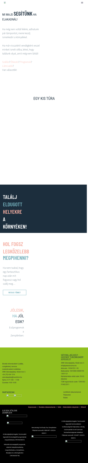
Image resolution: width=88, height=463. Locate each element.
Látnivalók (7, 66)
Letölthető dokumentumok (72, 392)
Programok (25, 62)
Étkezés (14, 62)
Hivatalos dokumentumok (47, 407)
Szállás (5, 62)
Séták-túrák (62, 9)
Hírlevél (83, 407)
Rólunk (65, 398)
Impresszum (32, 407)
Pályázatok (67, 395)
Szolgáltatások (42, 9)
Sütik (59, 407)
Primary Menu (82, 2)
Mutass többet (14, 292)
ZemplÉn (23, 9)
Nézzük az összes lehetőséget (44, 166)
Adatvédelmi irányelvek (71, 407)
